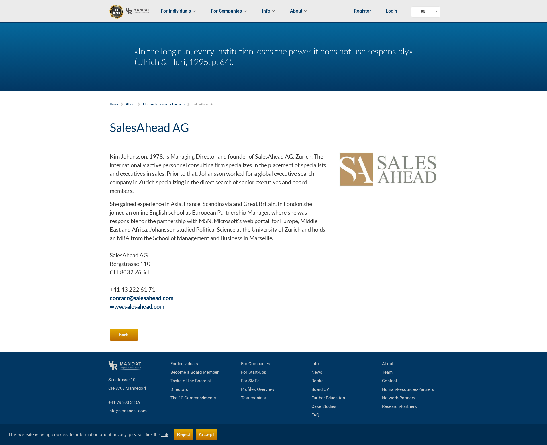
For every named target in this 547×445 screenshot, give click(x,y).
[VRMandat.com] (131, 12)
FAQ (315, 415)
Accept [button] (206, 434)
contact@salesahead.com (142, 298)
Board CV (320, 389)
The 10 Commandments (193, 397)
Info (315, 363)
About (387, 363)
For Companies (255, 363)
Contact (389, 380)
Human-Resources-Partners (408, 389)
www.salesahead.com (137, 306)
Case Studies (323, 406)
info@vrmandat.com (127, 411)
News (316, 372)
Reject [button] (184, 434)
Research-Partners (399, 406)
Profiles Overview (257, 389)
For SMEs (250, 380)
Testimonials (253, 397)
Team (387, 372)
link (164, 434)
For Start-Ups (253, 372)
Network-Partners (398, 397)
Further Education (328, 397)
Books (317, 380)
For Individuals (184, 363)
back (124, 334)
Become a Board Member (194, 372)
